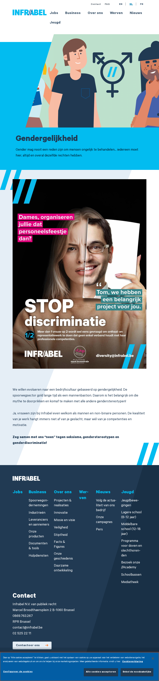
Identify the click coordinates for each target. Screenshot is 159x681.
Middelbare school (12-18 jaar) (131, 529)
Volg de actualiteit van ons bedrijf (106, 505)
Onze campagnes (104, 520)
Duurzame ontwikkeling (63, 568)
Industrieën (37, 513)
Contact (96, 4)
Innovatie (61, 513)
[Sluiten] (153, 658)
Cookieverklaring (132, 662)
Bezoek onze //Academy (130, 565)
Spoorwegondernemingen (38, 503)
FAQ (107, 4)
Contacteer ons (28, 645)
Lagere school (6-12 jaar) (131, 515)
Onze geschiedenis (63, 556)
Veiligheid (61, 528)
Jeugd (55, 23)
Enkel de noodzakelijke (137, 672)
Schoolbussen (131, 575)
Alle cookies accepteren (101, 672)
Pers (99, 530)
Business (73, 13)
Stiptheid (60, 535)
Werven (116, 13)
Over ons (95, 13)
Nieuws (136, 13)
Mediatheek (129, 582)
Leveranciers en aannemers (39, 522)
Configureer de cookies (18, 672)
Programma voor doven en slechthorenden (131, 549)
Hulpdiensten (38, 556)
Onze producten (36, 534)
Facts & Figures (59, 544)
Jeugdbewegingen (130, 503)
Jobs (54, 13)
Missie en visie (64, 520)
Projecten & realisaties (63, 503)
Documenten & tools (38, 546)
